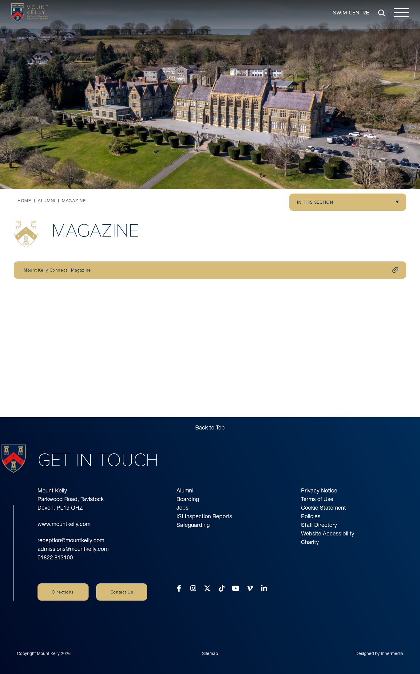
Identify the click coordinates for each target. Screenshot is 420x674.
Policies (310, 516)
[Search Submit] (381, 13)
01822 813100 (55, 557)
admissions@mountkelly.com (73, 548)
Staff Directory (319, 524)
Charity (310, 542)
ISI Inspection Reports (204, 516)
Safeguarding (193, 524)
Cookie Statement (323, 507)
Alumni (184, 490)
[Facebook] (179, 588)
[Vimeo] (250, 588)
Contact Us (121, 592)
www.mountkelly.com (64, 523)
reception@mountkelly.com (71, 540)
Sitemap (210, 653)
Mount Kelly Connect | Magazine (57, 270)
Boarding (187, 499)
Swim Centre (351, 12)
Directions (63, 592)
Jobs (182, 507)
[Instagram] (193, 588)
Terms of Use (317, 499)
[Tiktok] (221, 588)
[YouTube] (236, 588)
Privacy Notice (319, 490)
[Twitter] (207, 588)
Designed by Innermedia (379, 653)
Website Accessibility (327, 533)
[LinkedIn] (264, 588)
